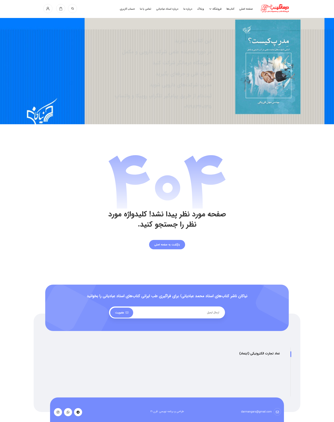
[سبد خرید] (60, 8)
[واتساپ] (68, 412)
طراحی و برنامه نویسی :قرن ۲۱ (167, 411)
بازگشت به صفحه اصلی (167, 245)
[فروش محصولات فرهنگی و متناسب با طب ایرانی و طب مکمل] (275, 8)
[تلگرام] (78, 412)
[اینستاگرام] (58, 412)
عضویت (119, 313)
